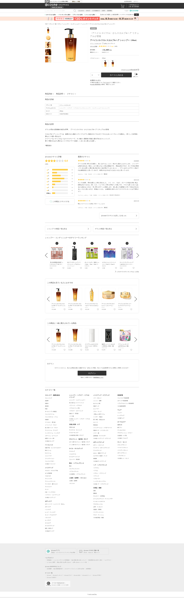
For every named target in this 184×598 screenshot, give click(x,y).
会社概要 (49, 568)
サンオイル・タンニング (75, 430)
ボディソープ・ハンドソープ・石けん (55, 504)
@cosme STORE (97, 575)
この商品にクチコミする (60, 201)
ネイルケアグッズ (49, 525)
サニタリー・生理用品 (99, 496)
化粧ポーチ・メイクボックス (100, 430)
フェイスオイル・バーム (51, 417)
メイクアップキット (122, 450)
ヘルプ (126, 10)
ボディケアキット (122, 453)
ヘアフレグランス (73, 471)
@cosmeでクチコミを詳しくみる (113, 215)
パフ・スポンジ (97, 398)
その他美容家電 (121, 406)
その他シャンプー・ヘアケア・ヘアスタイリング (79, 419)
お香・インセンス (98, 506)
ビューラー (96, 408)
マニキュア (72, 451)
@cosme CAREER (51, 577)
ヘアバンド (96, 476)
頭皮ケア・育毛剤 (73, 413)
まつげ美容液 (48, 473)
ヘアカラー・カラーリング (76, 410)
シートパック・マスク (51, 425)
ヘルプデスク (107, 560)
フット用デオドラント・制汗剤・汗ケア (79, 444)
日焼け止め (72, 427)
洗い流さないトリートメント (76, 402)
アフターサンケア (73, 432)
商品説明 (59, 94)
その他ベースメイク (50, 464)
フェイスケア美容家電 (123, 398)
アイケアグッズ (97, 450)
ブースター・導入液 (50, 422)
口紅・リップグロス (50, 492)
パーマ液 (71, 416)
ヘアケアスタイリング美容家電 (125, 403)
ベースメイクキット (122, 447)
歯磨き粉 (119, 424)
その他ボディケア (49, 531)
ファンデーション (49, 458)
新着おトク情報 (76, 1)
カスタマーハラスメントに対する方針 (74, 568)
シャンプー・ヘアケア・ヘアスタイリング (71, 108)
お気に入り (63, 268)
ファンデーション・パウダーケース (102, 427)
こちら (107, 82)
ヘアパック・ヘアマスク (75, 405)
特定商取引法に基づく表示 (95, 560)
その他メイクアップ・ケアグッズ (102, 438)
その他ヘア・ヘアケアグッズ (100, 484)
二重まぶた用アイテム (99, 414)
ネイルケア (48, 523)
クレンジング (48, 398)
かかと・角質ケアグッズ (99, 453)
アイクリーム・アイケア (51, 430)
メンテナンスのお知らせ (127, 14)
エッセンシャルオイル (99, 501)
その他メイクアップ (50, 497)
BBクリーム (48, 450)
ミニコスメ (81, 10)
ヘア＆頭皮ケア (96, 10)
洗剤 (94, 490)
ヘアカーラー (96, 478)
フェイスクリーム (49, 414)
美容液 (46, 406)
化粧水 (46, 403)
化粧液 (46, 419)
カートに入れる (116, 75)
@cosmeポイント (86, 575)
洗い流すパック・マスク (51, 427)
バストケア (48, 517)
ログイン (136, 1)
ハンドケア (48, 509)
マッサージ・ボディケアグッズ (101, 447)
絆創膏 (95, 458)
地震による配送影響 (112, 14)
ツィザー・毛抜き (98, 417)
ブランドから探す (78, 14)
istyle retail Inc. (92, 594)
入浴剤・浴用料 (73, 480)
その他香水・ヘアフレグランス (77, 474)
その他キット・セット (123, 458)
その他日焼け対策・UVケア (76, 435)
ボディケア (48, 506)
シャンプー (107, 108)
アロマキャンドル (98, 504)
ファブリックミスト (98, 512)
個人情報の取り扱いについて (78, 560)
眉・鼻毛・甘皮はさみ (99, 419)
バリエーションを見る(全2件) (129, 69)
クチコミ (70, 94)
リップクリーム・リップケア (52, 433)
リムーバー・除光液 (74, 459)
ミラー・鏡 (96, 433)
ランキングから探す (65, 14)
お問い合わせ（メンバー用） (80, 562)
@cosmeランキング (57, 575)
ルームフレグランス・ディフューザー (103, 498)
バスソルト (72, 483)
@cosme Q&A (77, 575)
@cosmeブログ (68, 575)
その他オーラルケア (122, 438)
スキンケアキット (122, 445)
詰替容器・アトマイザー (99, 435)
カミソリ (95, 422)
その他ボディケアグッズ (99, 461)
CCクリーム (48, 453)
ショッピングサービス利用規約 (61, 560)
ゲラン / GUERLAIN (65, 105)
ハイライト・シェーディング (52, 494)
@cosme (49, 575)
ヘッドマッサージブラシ (99, 481)
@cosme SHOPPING (95, 84)
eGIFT (103, 10)
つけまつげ (48, 476)
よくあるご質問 (51, 562)
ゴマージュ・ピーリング (51, 435)
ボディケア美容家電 (122, 400)
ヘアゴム (95, 470)
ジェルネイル (72, 454)
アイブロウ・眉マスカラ (51, 484)
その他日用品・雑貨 (98, 517)
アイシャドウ (48, 478)
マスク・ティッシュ (98, 515)
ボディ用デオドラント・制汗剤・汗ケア (79, 442)
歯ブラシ (119, 427)
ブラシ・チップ (97, 411)
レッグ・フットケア (50, 512)
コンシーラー (48, 456)
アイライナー (48, 486)
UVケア (88, 10)
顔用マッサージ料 (49, 438)
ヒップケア (48, 520)
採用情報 (88, 568)
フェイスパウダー (49, 461)
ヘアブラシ (96, 468)
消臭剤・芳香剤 (97, 509)
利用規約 (49, 560)
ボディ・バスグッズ (98, 445)
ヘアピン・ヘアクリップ (99, 473)
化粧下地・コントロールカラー (53, 447)
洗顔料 (46, 400)
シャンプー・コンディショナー (93, 108)
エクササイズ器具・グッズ (100, 456)
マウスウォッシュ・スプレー (124, 433)
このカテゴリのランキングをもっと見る (128, 271)
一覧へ (136, 14)
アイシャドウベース (50, 481)
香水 (70, 466)
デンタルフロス (121, 430)
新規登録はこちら (98, 377)
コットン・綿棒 (97, 400)
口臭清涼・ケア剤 (122, 435)
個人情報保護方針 (58, 568)
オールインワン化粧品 (51, 411)
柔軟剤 (95, 493)
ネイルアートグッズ (74, 456)
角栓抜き (95, 425)
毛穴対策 (109, 10)
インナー (119, 412)
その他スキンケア (49, 441)
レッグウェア (120, 415)
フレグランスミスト (74, 468)
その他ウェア (120, 418)
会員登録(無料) (128, 1)
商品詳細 (48, 94)
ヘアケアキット (121, 455)
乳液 (46, 408)
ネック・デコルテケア (51, 515)
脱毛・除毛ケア (49, 528)
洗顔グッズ (96, 406)
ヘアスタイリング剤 (74, 408)
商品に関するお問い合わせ (64, 562)
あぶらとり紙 (96, 403)
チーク (46, 489)
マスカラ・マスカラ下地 (51, 470)
